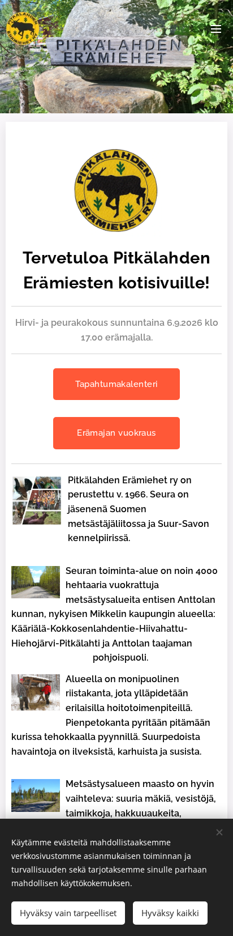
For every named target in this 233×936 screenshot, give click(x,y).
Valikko (216, 28)
